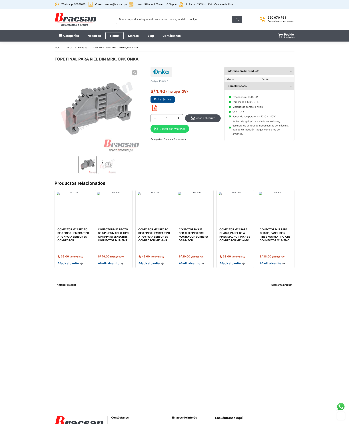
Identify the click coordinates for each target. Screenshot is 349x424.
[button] (134, 72)
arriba (341, 416)
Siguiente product (281, 284)
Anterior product (66, 284)
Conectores (180, 139)
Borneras (82, 47)
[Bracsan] (75, 19)
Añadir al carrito (205, 118)
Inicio (57, 47)
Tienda (69, 47)
